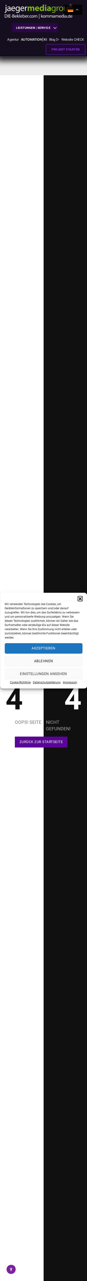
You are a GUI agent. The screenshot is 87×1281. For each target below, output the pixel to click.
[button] (80, 598)
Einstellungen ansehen (43, 674)
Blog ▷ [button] (54, 39)
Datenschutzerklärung (47, 682)
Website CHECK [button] (72, 39)
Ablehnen (43, 661)
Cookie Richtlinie (20, 682)
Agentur (13, 39)
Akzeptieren (43, 648)
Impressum (70, 682)
